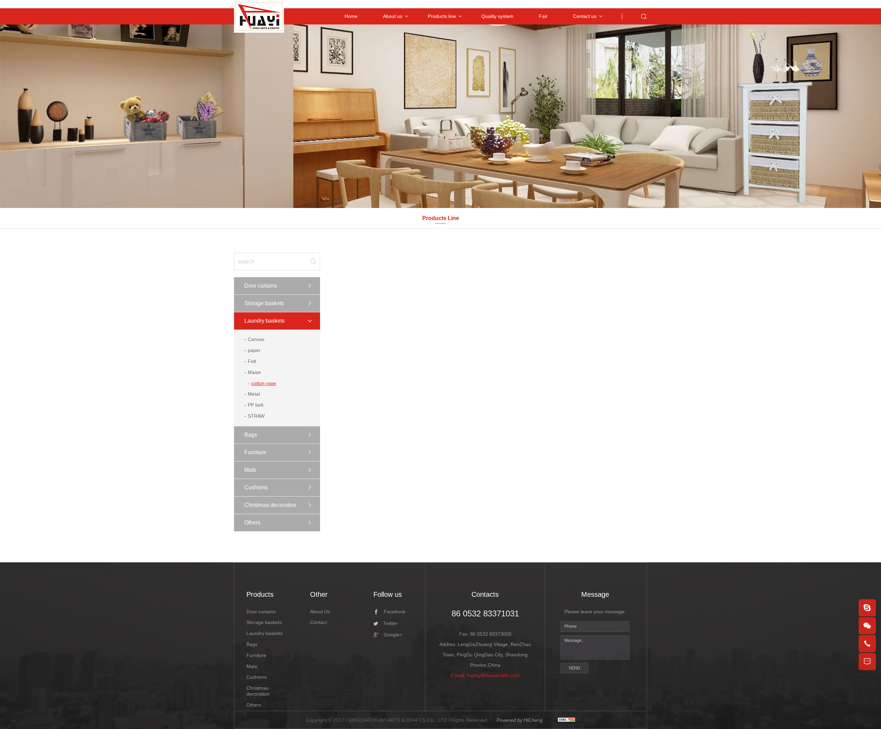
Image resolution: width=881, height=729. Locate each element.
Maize (254, 372)
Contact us (584, 16)
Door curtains (260, 286)
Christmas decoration (270, 505)
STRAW (256, 416)
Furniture (255, 452)
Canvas (256, 339)
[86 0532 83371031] (867, 643)
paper (254, 350)
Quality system (497, 16)
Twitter (390, 623)
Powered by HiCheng (520, 720)
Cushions (256, 487)
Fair (543, 16)
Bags (250, 435)
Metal (254, 394)
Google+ (393, 634)
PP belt (255, 405)
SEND (574, 668)
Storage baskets (264, 303)
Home (351, 16)
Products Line (440, 218)
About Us (320, 611)
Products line (442, 16)
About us (392, 16)
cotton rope (263, 383)
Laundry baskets (264, 321)
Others (252, 522)
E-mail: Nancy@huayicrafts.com (485, 675)
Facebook (394, 611)
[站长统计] (566, 720)
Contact (318, 622)
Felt (252, 361)
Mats (250, 470)
